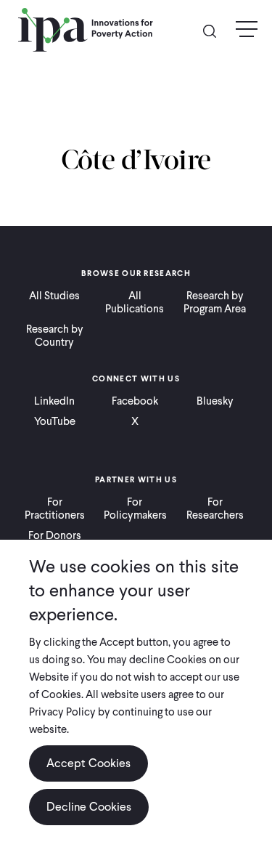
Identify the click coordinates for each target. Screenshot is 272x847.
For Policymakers (135, 508)
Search (215, 30)
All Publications (134, 302)
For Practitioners (55, 508)
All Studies (54, 295)
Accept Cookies (88, 763)
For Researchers (215, 508)
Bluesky (215, 401)
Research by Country (54, 336)
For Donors (54, 535)
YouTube (54, 421)
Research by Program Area (215, 302)
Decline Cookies (88, 806)
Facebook (135, 401)
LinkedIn (54, 401)
